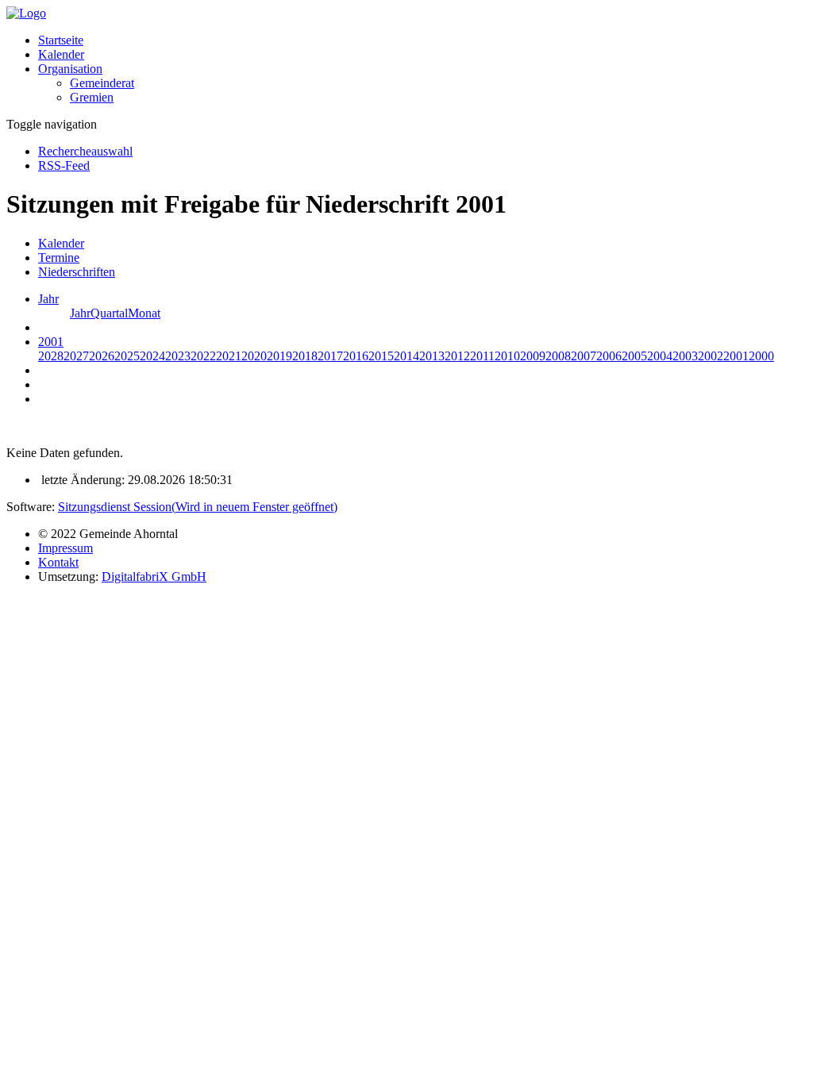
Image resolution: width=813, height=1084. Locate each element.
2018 (305, 356)
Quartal (109, 313)
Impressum (65, 548)
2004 (659, 356)
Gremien (92, 97)
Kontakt (58, 562)
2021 (228, 356)
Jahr (80, 313)
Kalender (61, 54)
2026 (101, 356)
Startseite (60, 40)
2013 (432, 356)
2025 (127, 356)
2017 (330, 356)
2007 (583, 356)
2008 (558, 356)
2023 (178, 356)
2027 (76, 356)
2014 (406, 356)
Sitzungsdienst (197, 506)
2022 (203, 356)
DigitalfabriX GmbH (154, 576)
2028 (51, 356)
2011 (482, 356)
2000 (761, 356)
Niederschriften (76, 272)
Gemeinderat (102, 83)
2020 (254, 356)
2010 (507, 356)
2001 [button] (51, 341)
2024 (152, 356)
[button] (70, 68)
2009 (532, 356)
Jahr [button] (48, 299)
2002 (710, 356)
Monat (144, 313)
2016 (355, 356)
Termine (58, 257)
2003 (685, 356)
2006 (609, 356)
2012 (457, 356)
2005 (634, 356)
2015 (381, 356)
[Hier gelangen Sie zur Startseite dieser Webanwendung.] (26, 13)
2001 (736, 356)
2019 (279, 356)
